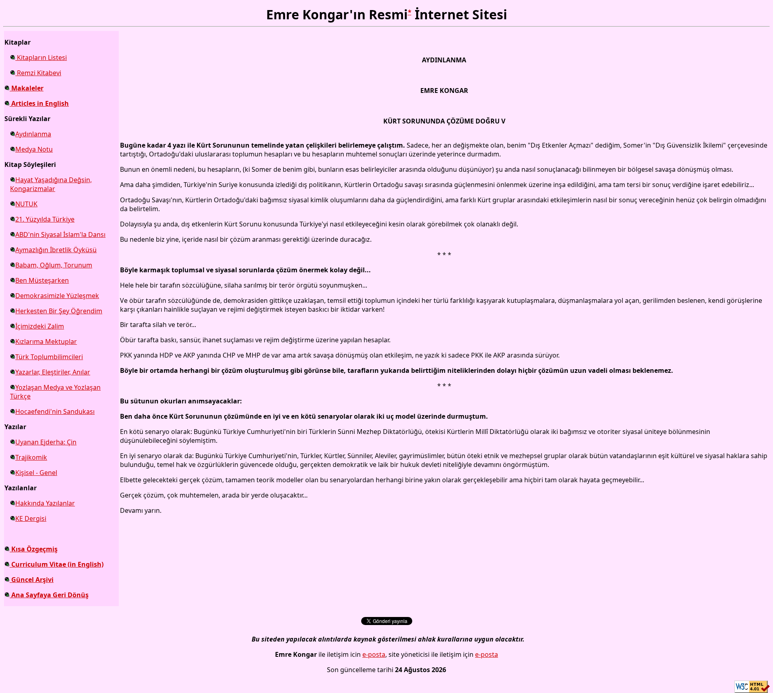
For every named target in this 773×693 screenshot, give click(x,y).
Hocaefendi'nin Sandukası (55, 411)
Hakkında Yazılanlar (45, 503)
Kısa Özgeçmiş (34, 549)
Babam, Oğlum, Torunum (53, 265)
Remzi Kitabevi (38, 72)
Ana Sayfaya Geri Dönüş (49, 594)
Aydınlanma (33, 134)
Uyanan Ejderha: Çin (45, 442)
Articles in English (39, 103)
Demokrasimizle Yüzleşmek (57, 295)
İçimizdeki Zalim (39, 326)
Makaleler (26, 88)
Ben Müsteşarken (42, 280)
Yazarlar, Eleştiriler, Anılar (52, 372)
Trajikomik (31, 457)
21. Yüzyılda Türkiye (44, 219)
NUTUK (26, 203)
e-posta (373, 654)
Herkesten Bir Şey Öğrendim (58, 310)
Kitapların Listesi (41, 57)
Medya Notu (34, 149)
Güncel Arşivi (32, 579)
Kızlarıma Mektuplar (46, 341)
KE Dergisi (30, 518)
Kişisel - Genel (36, 472)
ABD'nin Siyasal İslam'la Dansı (60, 234)
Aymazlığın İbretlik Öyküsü (56, 249)
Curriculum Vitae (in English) (56, 564)
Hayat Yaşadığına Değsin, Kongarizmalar (51, 184)
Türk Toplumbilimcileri (49, 356)
